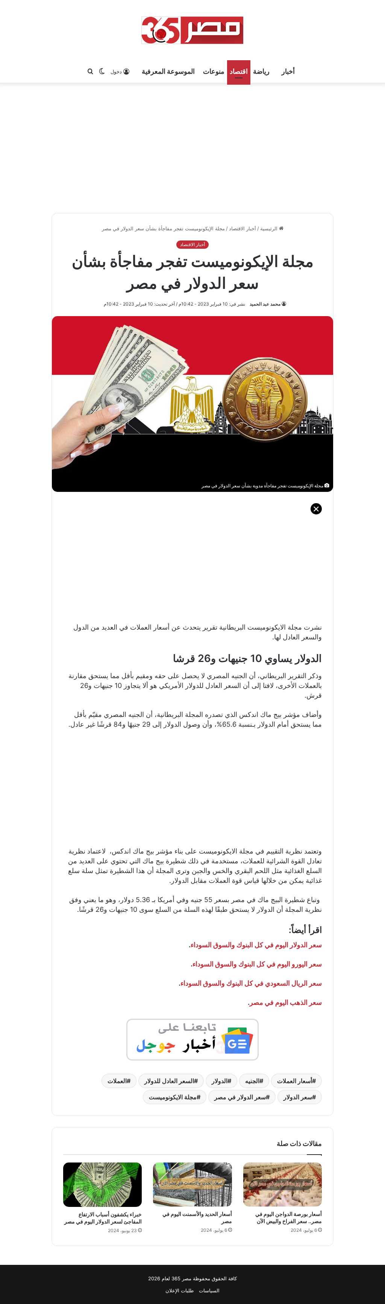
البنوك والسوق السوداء (223, 964)
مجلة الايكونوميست (173, 1097)
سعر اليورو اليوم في (293, 964)
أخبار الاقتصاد (242, 228)
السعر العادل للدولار (169, 1081)
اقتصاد (239, 71)
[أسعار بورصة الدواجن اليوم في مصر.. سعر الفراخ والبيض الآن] (282, 1184)
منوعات (213, 71)
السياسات (209, 1290)
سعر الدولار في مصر (240, 1097)
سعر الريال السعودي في (287, 983)
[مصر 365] (192, 30)
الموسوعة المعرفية (168, 71)
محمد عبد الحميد (265, 304)
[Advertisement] (192, 146)
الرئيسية (269, 228)
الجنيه (252, 1081)
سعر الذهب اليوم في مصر (286, 1002)
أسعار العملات (294, 1081)
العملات (117, 1081)
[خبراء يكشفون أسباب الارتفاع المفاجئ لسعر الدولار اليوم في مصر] (102, 1184)
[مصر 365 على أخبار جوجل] (192, 1039)
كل (260, 964)
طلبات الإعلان (179, 1290)
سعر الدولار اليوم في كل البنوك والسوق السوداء (256, 945)
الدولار (219, 1081)
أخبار (288, 71)
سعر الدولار (297, 1097)
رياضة (261, 71)
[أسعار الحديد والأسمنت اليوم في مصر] (192, 1184)
